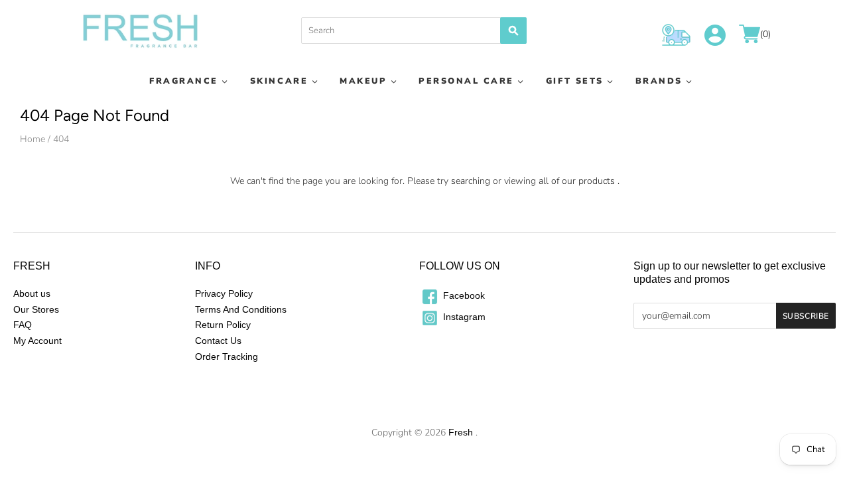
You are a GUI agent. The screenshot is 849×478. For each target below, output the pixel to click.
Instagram (463, 316)
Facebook (462, 295)
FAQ (22, 324)
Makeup (363, 80)
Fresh (460, 432)
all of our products (577, 181)
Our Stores (36, 309)
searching (470, 181)
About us (31, 293)
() (765, 35)
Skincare (279, 80)
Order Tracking (226, 356)
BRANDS (659, 80)
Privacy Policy (224, 293)
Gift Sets (575, 80)
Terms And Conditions (241, 309)
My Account (37, 340)
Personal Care (466, 80)
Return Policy (223, 324)
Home (32, 139)
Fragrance (183, 80)
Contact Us (218, 340)
